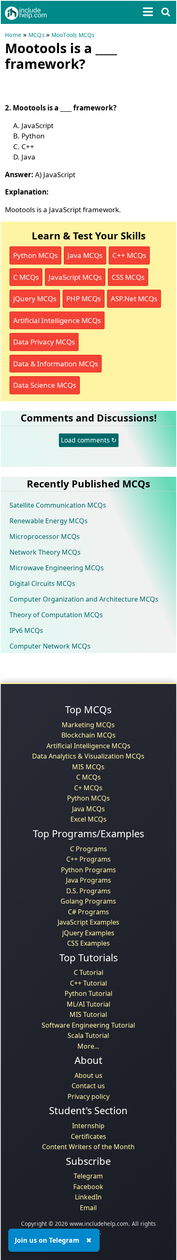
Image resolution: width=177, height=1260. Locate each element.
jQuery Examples (88, 932)
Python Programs (88, 869)
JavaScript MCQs (75, 277)
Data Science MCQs (44, 385)
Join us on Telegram (47, 1240)
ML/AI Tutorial (88, 1004)
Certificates (88, 1136)
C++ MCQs (129, 255)
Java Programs (88, 880)
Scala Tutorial (88, 1035)
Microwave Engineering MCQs (56, 567)
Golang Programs (88, 901)
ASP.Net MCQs (134, 298)
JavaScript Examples (88, 922)
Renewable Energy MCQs (48, 520)
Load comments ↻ (88, 440)
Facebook (88, 1186)
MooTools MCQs (73, 35)
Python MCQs (35, 255)
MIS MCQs (88, 766)
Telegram (88, 1175)
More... (88, 1046)
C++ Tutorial (88, 983)
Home (13, 35)
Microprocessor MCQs (44, 536)
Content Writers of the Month (88, 1146)
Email (88, 1207)
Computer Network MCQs (50, 646)
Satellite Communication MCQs (57, 505)
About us (88, 1075)
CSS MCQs (128, 277)
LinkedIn (88, 1196)
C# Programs (88, 911)
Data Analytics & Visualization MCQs (88, 756)
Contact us (88, 1085)
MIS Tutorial (88, 1014)
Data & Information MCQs (55, 363)
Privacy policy (88, 1096)
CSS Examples (88, 943)
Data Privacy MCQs (44, 342)
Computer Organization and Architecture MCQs (83, 599)
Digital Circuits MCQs (42, 583)
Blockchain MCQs (88, 735)
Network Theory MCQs (45, 552)
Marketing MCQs (88, 724)
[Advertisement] (71, 85)
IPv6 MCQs (26, 630)
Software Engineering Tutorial (88, 1025)
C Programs (88, 848)
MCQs (36, 35)
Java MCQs (85, 255)
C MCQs (26, 277)
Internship (88, 1125)
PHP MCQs (83, 298)
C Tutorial (88, 972)
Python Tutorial (88, 993)
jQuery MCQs (34, 298)
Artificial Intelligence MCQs (57, 320)
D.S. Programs (88, 890)
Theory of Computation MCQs (56, 614)
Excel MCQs (88, 819)
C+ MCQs (88, 787)
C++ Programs (88, 859)
